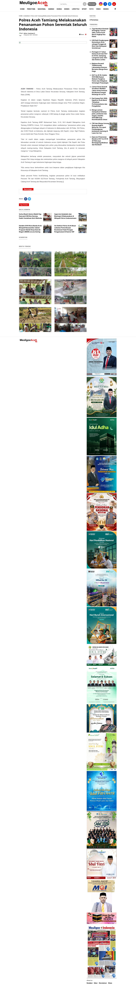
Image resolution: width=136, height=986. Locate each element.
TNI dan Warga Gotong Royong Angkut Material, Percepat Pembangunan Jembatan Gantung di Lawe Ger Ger (100, 128)
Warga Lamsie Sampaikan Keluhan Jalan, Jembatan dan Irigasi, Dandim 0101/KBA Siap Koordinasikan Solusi (99, 115)
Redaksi (90, 983)
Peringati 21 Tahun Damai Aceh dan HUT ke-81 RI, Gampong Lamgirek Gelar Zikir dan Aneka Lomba (100, 56)
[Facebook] (25, 199)
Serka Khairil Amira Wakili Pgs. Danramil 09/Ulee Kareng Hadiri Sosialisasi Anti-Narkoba (30, 216)
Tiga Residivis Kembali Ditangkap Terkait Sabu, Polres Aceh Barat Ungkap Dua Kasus (100, 32)
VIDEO (98, 9)
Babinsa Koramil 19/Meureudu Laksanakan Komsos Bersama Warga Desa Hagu (100, 67)
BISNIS (66, 9)
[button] (115, 8)
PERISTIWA (31, 9)
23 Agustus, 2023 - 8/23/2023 (30, 35)
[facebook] (105, 4)
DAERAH (51, 9)
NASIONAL (42, 9)
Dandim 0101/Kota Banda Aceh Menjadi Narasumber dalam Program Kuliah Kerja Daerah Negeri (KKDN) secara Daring (30, 229)
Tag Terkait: (24, 205)
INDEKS (106, 9)
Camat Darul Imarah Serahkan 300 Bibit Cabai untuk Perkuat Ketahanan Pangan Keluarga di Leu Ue (99, 90)
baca (82, 34)
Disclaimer (103, 983)
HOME (22, 9)
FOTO (91, 9)
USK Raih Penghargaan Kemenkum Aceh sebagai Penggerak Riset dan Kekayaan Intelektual (100, 44)
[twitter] (109, 4)
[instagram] (101, 4)
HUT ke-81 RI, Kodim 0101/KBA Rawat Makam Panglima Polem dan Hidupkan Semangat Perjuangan (100, 79)
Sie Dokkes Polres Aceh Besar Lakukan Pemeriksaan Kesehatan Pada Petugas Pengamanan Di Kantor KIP (65, 229)
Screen (92, 4)
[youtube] (114, 4)
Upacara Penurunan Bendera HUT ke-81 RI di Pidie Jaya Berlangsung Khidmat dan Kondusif (100, 141)
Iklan (110, 983)
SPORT (84, 9)
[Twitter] (29, 199)
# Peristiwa (94, 20)
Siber (96, 983)
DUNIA (59, 9)
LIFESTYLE (75, 9)
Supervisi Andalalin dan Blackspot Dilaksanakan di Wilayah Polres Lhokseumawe (65, 216)
